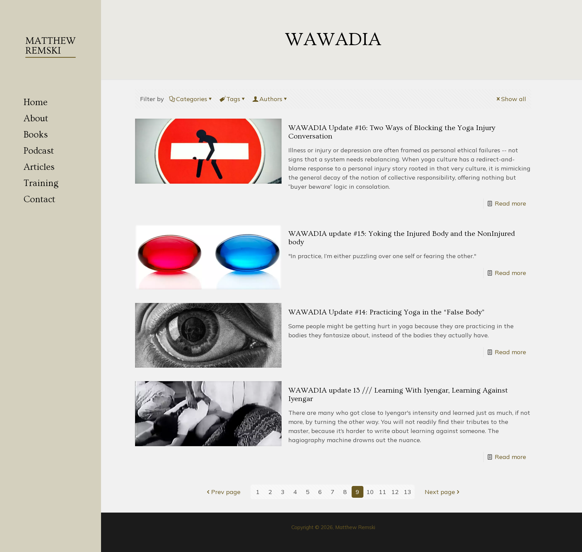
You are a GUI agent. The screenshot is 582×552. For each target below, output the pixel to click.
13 (407, 492)
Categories (191, 99)
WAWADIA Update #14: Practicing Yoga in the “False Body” (386, 312)
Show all (513, 99)
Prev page (225, 492)
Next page (440, 492)
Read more (510, 203)
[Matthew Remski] (50, 47)
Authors (270, 99)
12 (395, 492)
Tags (233, 99)
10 (370, 492)
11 (382, 492)
